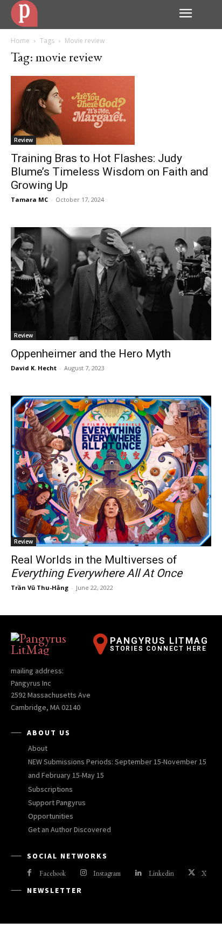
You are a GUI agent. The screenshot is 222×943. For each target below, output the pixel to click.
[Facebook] (29, 873)
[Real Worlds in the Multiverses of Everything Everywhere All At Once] (111, 471)
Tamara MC (29, 199)
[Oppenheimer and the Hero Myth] (111, 283)
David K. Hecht (34, 368)
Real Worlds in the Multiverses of (96, 566)
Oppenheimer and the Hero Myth (91, 353)
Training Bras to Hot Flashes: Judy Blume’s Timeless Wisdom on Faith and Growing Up (110, 172)
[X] (191, 873)
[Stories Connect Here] (91, 13)
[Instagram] (83, 873)
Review (23, 140)
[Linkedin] (138, 873)
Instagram (107, 873)
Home (20, 40)
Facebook (52, 873)
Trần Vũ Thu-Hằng (39, 587)
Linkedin (161, 873)
